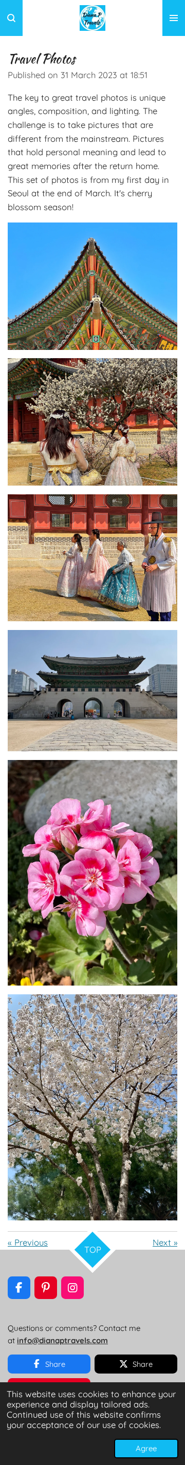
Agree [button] (146, 1448)
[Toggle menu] (173, 18)
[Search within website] (11, 18)
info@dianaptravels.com (62, 1340)
